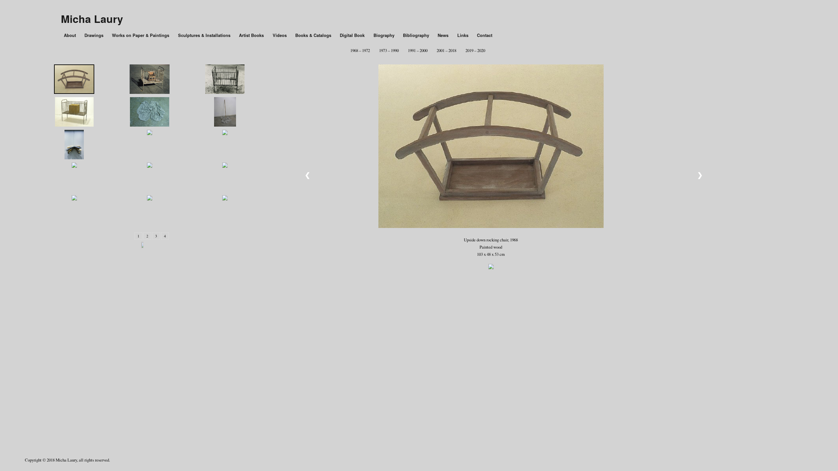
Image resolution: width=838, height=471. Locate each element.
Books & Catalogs (313, 35)
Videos (280, 35)
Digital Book (352, 35)
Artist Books (251, 35)
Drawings (93, 35)
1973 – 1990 (389, 50)
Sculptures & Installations (204, 35)
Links (462, 35)
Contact (484, 35)
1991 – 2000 (418, 50)
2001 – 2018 (446, 50)
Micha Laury (92, 18)
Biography (383, 35)
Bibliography (416, 35)
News (443, 35)
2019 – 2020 (475, 50)
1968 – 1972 (360, 50)
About (70, 35)
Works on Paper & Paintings (140, 35)
